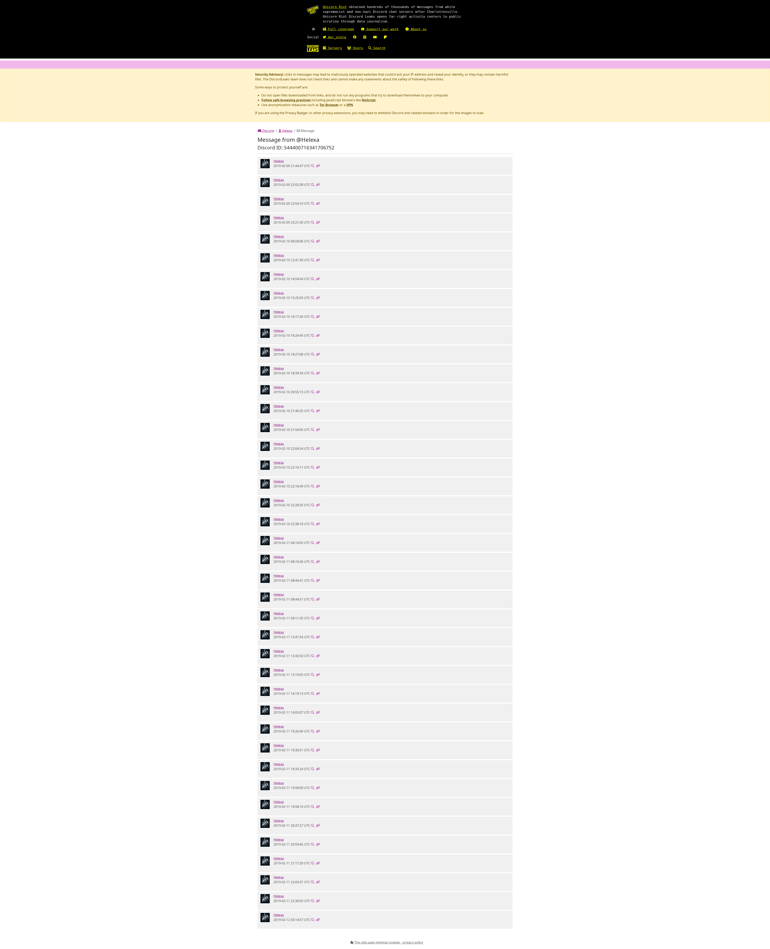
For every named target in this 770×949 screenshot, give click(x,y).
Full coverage (340, 29)
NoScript (369, 100)
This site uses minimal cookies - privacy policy (388, 942)
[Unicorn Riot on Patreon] (385, 37)
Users (357, 48)
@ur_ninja (336, 37)
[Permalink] (318, 166)
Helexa (286, 131)
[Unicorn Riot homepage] (313, 10)
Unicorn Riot (335, 7)
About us (418, 29)
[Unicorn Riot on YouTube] (375, 37)
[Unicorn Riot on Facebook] (354, 37)
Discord (267, 131)
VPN (349, 105)
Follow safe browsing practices (286, 100)
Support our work (381, 29)
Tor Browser (329, 105)
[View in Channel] (312, 166)
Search (378, 48)
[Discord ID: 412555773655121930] (265, 163)
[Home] (313, 48)
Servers (334, 48)
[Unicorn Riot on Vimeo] (364, 37)
